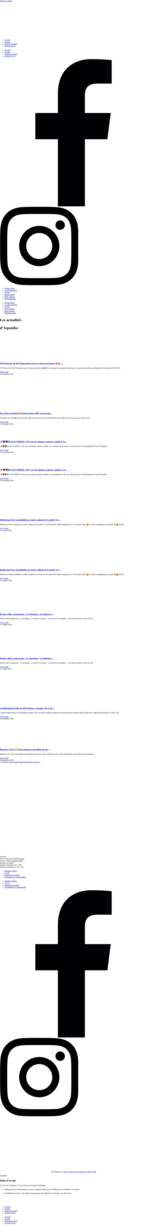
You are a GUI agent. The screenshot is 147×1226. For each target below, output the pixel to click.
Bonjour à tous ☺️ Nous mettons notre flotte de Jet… (25, 749)
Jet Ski (7, 293)
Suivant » (37, 762)
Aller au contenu (6, 1)
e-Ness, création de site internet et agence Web (79, 1172)
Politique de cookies (12, 875)
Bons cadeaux (10, 297)
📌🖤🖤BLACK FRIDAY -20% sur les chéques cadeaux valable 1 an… (33, 441)
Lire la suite (4, 372)
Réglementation (10, 299)
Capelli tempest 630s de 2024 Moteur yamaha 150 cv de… (27, 708)
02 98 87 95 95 (10, 46)
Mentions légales (11, 871)
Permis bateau (10, 288)
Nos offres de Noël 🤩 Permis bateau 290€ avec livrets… (26, 413)
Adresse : (3, 857)
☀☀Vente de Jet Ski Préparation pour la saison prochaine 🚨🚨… (31, 363)
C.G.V (7, 873)
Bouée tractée (9, 295)
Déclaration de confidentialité (15, 877)
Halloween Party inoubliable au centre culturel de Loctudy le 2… (30, 520)
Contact (7, 42)
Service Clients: (5, 861)
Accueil (7, 40)
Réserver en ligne (11, 44)
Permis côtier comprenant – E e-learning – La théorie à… (27, 614)
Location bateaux (11, 290)
